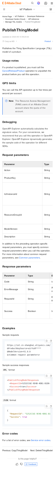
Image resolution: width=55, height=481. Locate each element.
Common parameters (29, 257)
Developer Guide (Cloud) (15, 19)
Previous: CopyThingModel (14, 450)
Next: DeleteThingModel (41, 450)
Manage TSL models (13, 21)
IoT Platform (19, 16)
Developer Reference (35, 16)
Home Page (7, 16)
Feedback (32, 464)
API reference (33, 19)
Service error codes (40, 440)
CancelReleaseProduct (13, 70)
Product (48, 41)
